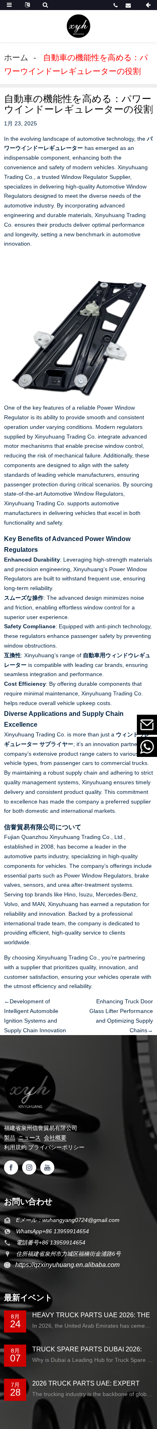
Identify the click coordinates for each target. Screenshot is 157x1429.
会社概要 (55, 1137)
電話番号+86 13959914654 (117, 5)
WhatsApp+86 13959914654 (52, 1231)
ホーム (16, 57)
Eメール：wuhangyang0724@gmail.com (129, 5)
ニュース (29, 1137)
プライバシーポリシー (56, 1147)
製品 (9, 1137)
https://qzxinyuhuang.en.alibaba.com (65, 1264)
